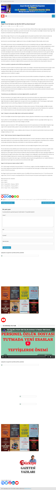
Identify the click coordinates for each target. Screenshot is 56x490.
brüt (47, 199)
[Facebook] (5, 196)
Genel (3, 22)
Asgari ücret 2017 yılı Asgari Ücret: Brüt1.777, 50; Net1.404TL (9, 203)
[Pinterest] (12, 196)
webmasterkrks (13, 26)
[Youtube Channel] (3, 320)
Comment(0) (20, 26)
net (49, 199)
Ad (3, 229)
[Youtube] (2, 196)
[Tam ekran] (53, 357)
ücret (51, 199)
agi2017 (31, 199)
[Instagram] (10, 483)
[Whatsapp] (15, 196)
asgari (34, 199)
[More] (17, 196)
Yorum (4, 215)
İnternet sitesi (6, 241)
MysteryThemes (27, 488)
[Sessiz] (50, 357)
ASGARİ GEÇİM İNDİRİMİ (41, 199)
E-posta (5, 235)
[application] (28, 343)
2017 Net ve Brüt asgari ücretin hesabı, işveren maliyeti (49, 203)
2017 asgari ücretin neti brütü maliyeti (21, 199)
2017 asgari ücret (9, 199)
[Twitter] (7, 196)
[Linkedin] (10, 196)
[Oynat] (3, 357)
